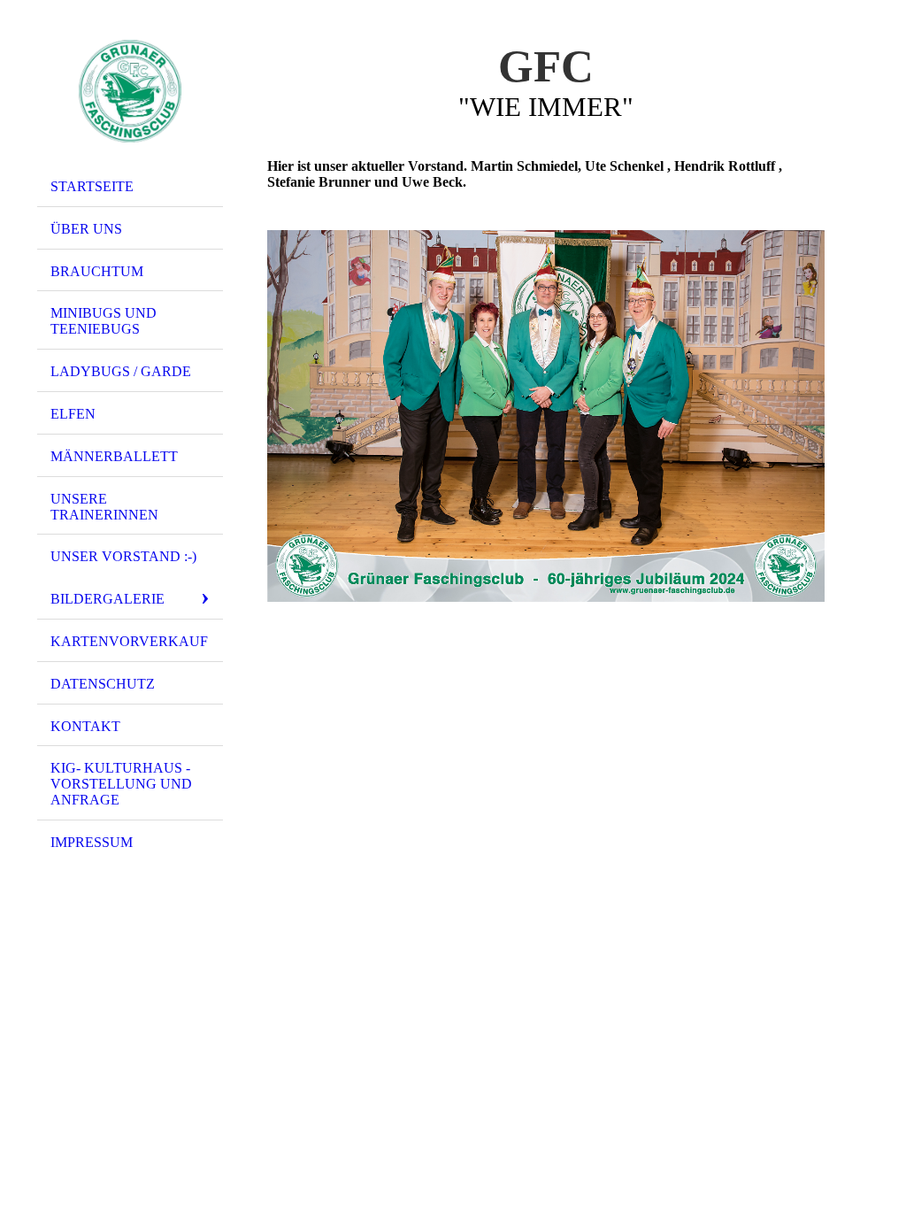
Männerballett (114, 456)
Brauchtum (96, 271)
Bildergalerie (107, 598)
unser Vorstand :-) (123, 556)
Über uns (86, 228)
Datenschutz (102, 683)
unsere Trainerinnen (104, 506)
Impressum (91, 842)
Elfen (73, 413)
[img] (130, 91)
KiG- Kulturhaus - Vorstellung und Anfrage (121, 783)
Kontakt (85, 726)
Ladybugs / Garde (120, 371)
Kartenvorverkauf (129, 641)
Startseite (92, 186)
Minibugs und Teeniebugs (103, 320)
